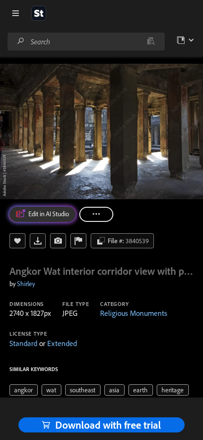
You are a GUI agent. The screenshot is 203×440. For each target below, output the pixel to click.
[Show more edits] (96, 214)
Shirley (26, 283)
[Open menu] (16, 13)
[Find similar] (151, 41)
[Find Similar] (58, 240)
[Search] (21, 41)
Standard (23, 343)
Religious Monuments (133, 313)
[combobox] (86, 41)
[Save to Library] (17, 240)
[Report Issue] (78, 240)
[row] (23, 390)
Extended (62, 343)
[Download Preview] (38, 240)
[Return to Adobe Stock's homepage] (38, 13)
